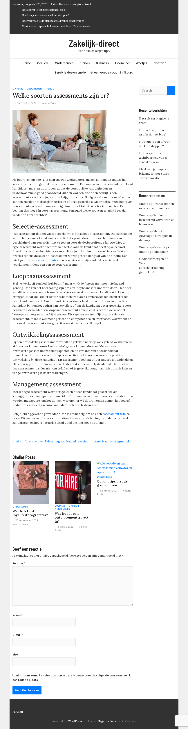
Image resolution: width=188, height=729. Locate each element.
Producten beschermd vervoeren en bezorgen (156, 219)
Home (26, 63)
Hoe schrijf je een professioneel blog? (44, 9)
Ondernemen (64, 63)
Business (102, 63)
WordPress (75, 721)
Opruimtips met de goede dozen (112, 483)
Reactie (18, 563)
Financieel (122, 63)
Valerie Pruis (49, 103)
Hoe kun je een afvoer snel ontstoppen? (45, 15)
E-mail (17, 635)
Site (15, 654)
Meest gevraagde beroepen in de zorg (155, 235)
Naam (17, 615)
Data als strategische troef (75, 4)
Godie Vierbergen (151, 259)
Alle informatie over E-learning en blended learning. (50, 441)
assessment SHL (114, 414)
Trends (85, 63)
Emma (143, 204)
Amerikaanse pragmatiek (113, 441)
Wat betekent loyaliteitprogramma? (30, 513)
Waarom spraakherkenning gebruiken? (152, 267)
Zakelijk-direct (94, 43)
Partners (18, 711)
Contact (159, 63)
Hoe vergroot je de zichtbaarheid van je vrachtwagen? (54, 20)
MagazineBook (107, 721)
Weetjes (141, 63)
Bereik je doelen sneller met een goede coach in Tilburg (94, 72)
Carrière (43, 63)
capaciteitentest (48, 260)
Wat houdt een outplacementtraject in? (71, 517)
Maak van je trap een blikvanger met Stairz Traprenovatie (56, 26)
